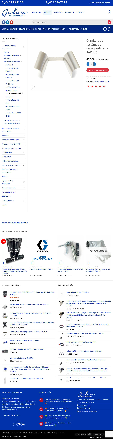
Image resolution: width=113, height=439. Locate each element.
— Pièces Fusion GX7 (13, 106)
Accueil (5, 29)
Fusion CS (9, 97)
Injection (5, 135)
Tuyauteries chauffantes (12, 123)
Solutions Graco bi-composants (32, 29)
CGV (63, 433)
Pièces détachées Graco (11, 140)
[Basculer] (23, 47)
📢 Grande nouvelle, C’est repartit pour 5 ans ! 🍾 (58, 424)
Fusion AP (9, 71)
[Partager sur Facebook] (88, 86)
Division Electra (8, 200)
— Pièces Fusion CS (12, 100)
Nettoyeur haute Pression (11, 148)
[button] (100, 3)
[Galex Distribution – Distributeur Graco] (15, 12)
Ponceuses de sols (8, 188)
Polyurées (7, 58)
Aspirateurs (6, 196)
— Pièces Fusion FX (12, 68)
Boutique (36, 12)
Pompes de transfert (11, 120)
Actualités (69, 12)
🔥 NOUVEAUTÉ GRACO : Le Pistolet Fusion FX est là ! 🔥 (56, 409)
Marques (57, 12)
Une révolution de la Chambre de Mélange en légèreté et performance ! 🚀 (59, 401)
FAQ (20, 433)
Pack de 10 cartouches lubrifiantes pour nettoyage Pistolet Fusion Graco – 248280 (14, 271)
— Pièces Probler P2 (13, 87)
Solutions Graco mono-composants (10, 129)
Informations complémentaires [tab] (15, 223)
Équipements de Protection (8, 182)
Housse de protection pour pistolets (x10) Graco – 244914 (98, 270)
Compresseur (7, 152)
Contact (80, 12)
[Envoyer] (109, 22)
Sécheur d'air (6, 157)
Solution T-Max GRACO (11, 144)
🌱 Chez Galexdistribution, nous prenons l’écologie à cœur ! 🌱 (57, 417)
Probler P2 (9, 84)
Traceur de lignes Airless (11, 165)
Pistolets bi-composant (56, 29)
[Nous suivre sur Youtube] (11, 22)
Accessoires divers (9, 192)
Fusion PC (9, 78)
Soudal (4, 205)
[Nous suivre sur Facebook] (4, 22)
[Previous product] (109, 29)
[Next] (111, 257)
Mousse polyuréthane (11, 55)
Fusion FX (9, 65)
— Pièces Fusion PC (12, 81)
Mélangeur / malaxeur (10, 161)
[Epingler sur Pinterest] (100, 86)
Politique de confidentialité (34, 433)
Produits (47, 12)
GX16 (8, 116)
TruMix (6, 52)
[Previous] (1, 257)
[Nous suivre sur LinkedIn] (7, 22)
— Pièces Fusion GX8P (13, 113)
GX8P (8, 110)
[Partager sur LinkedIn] (104, 86)
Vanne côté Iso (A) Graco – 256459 (41, 269)
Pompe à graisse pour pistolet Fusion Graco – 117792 (70, 270)
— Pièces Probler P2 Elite (77, 29)
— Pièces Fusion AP (12, 74)
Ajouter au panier (98, 70)
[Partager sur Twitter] (92, 86)
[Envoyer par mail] (96, 86)
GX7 (7, 103)
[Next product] (105, 29)
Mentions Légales (54, 433)
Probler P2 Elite (11, 90)
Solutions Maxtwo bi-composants (10, 170)
